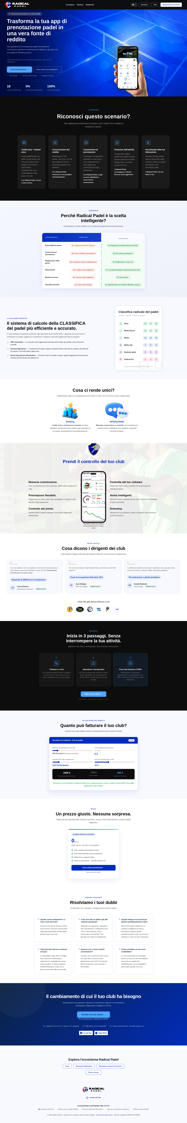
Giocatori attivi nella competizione (63, 759)
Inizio (67, 1066)
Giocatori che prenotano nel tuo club (63, 748)
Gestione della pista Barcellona (92, 1109)
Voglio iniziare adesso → (93, 694)
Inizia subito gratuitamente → (93, 867)
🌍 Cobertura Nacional (46, 1109)
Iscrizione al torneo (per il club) (104, 759)
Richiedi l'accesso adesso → (93, 1015)
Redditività (90, 5)
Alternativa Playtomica (84, 1066)
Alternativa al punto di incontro (110, 1066)
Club (155, 5)
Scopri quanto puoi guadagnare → (48, 69)
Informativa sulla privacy (104, 1115)
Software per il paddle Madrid (68, 1109)
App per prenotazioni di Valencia (118, 1109)
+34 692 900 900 (95, 1097)
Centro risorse (93, 1072)
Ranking (80, 5)
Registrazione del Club (171, 5)
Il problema (70, 5)
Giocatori (144, 5)
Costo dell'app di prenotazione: (104, 748)
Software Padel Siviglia (141, 1109)
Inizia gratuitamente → (19, 69)
